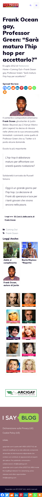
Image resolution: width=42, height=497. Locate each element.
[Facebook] (5, 88)
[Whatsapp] (34, 88)
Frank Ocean (12, 233)
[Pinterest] (21, 88)
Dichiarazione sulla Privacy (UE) (18, 428)
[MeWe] (26, 88)
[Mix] (30, 88)
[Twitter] (9, 88)
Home (5, 69)
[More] (5, 92)
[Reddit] (13, 88)
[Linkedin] (17, 88)
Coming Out (16, 69)
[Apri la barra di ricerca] (30, 5)
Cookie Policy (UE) (11, 433)
